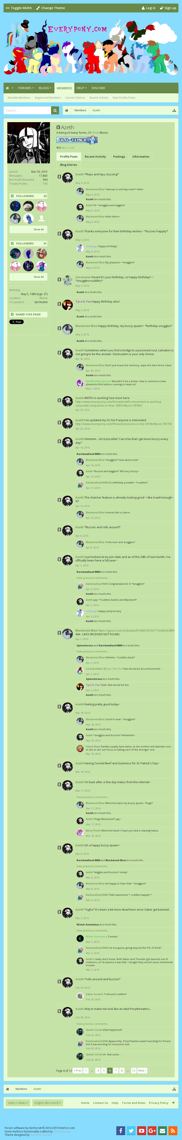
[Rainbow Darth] (41, 218)
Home (85, 1103)
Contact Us (100, 1103)
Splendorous (85, 645)
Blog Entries (68, 165)
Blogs (44, 88)
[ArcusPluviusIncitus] (28, 218)
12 (133, 1070)
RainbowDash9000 (88, 454)
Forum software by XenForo (40, 1128)
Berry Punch (93, 830)
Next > (142, 1070)
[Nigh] (41, 253)
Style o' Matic (17, 1103)
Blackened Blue (95, 189)
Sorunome (82, 277)
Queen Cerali (94, 1029)
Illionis (43, 298)
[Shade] (41, 266)
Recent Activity (99, 98)
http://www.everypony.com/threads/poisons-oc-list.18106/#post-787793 (123, 424)
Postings (119, 156)
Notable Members (19, 98)
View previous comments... (93, 577)
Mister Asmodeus (88, 924)
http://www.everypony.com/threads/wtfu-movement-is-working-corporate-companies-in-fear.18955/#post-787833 (118, 403)
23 (45, 196)
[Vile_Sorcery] (28, 266)
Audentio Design (40, 1135)
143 (45, 184)
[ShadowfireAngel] (15, 206)
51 (45, 243)
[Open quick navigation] (174, 110)
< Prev (77, 1070)
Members (64, 88)
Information (141, 156)
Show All (39, 229)
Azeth (79, 174)
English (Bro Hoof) (46, 1103)
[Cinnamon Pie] (41, 206)
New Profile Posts (124, 98)
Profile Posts (68, 156)
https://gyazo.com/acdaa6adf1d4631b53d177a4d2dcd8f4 (136, 630)
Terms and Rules (133, 1103)
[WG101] (28, 253)
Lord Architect (94, 668)
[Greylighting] (15, 253)
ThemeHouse (61, 1131)
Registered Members (48, 98)
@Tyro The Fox (113, 668)
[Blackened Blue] (15, 218)
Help (80, 88)
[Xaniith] (28, 206)
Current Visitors (75, 98)
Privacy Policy (158, 1103)
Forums (24, 88)
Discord (98, 88)
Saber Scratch (94, 994)
